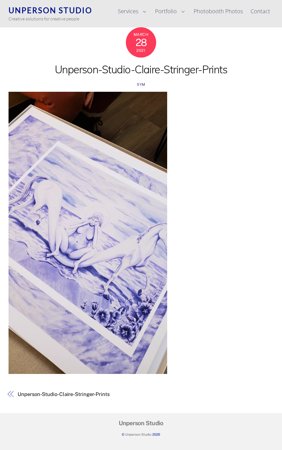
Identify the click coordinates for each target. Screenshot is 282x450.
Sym (141, 84)
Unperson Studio (138, 434)
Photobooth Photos (218, 11)
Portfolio (166, 11)
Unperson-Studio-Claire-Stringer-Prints (141, 69)
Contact (260, 11)
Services (128, 11)
